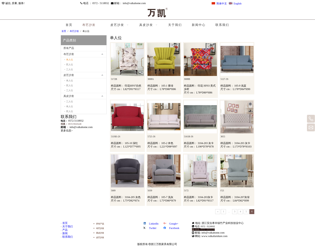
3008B (187, 79)
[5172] (200, 170)
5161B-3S (188, 136)
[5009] (127, 170)
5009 (113, 190)
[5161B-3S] (200, 116)
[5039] (163, 170)
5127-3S (224, 79)
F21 (222, 190)
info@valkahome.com (134, 3)
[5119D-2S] (127, 116)
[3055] (236, 116)
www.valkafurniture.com (214, 236)
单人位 (69, 59)
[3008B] (200, 59)
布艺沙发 (68, 54)
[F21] (236, 170)
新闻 (65, 233)
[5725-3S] (163, 116)
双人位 (69, 64)
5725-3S (151, 136)
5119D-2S (115, 136)
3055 (222, 136)
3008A (150, 79)
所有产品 (68, 48)
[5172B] (127, 59)
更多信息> (67, 130)
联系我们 (67, 236)
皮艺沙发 (68, 75)
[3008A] (163, 59)
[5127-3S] (236, 59)
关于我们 (67, 226)
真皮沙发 (68, 96)
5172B (114, 79)
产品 (65, 229)
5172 (186, 190)
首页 (65, 223)
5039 (149, 190)
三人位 (69, 69)
